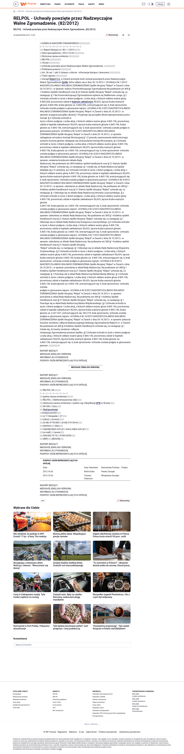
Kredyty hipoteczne (138, 701)
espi (42, 501)
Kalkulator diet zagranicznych (103, 694)
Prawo (57, 4)
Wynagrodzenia (98, 716)
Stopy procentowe (99, 702)
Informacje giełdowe (59, 699)
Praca (81, 4)
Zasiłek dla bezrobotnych (21, 705)
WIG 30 (55, 697)
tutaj (59, 749)
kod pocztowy (50, 409)
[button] (151, 4)
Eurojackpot (17, 694)
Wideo (101, 4)
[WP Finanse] (30, 4)
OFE (54, 708)
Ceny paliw (16, 702)
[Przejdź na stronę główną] (16, 6)
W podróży (69, 4)
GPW (98, 403)
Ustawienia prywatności (129, 732)
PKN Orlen (16, 708)
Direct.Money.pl (137, 711)
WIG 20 (55, 694)
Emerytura (45, 4)
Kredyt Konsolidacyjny (139, 706)
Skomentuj (113, 35)
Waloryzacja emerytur (20, 697)
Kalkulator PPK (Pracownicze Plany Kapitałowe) (109, 713)
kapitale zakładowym (82, 101)
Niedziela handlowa (19, 699)
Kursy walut (97, 705)
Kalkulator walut (98, 708)
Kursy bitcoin (57, 705)
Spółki (65, 82)
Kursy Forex (57, 702)
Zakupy (91, 4)
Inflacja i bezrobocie (99, 699)
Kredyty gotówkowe (139, 696)
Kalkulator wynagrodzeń (101, 710)
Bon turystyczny (58, 710)
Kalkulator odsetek (99, 697)
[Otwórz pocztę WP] (144, 4)
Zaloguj (160, 4)
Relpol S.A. (54, 79)
